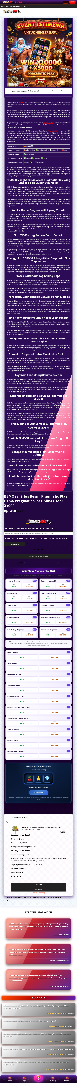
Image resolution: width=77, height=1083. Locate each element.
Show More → (7, 901)
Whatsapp (53, 1081)
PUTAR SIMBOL (39, 793)
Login (24, 1081)
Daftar (39, 1080)
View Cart (38, 885)
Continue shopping (38, 893)
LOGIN (66, 2)
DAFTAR (72, 2)
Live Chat (67, 1081)
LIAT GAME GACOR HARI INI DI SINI (38, 556)
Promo (10, 1081)
